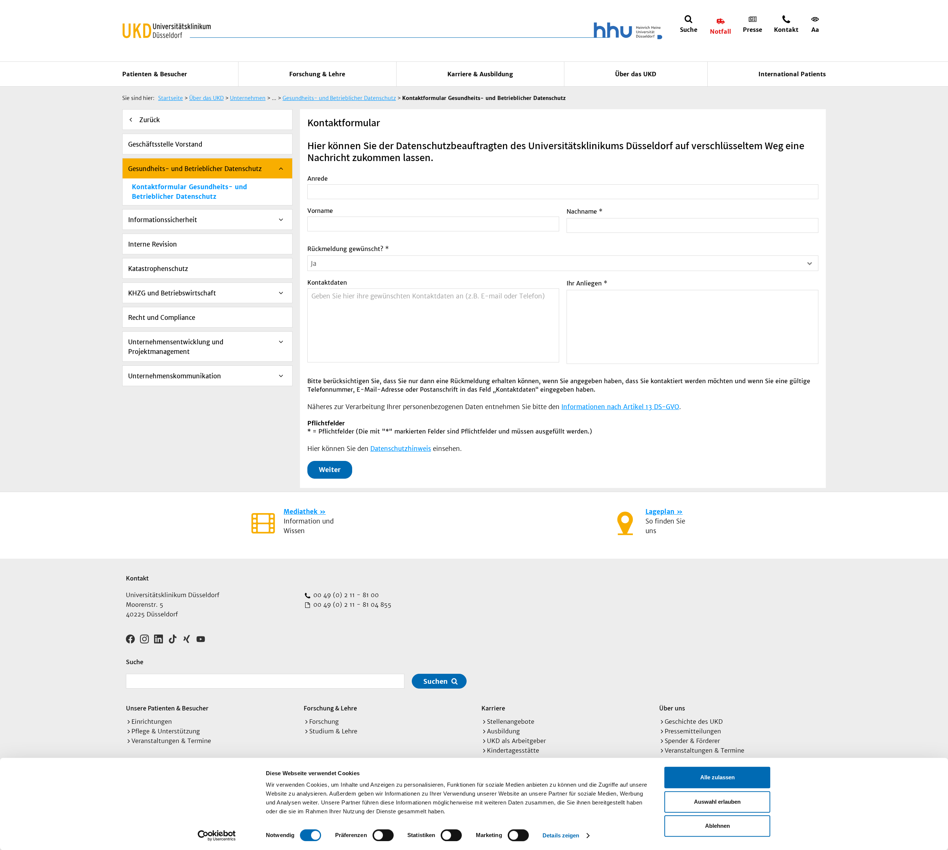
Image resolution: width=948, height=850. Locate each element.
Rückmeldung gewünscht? (348, 249)
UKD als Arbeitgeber (516, 740)
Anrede (317, 178)
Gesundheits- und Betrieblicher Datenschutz (195, 169)
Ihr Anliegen (587, 283)
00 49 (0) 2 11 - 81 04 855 (351, 604)
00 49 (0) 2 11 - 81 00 (345, 595)
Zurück (149, 120)
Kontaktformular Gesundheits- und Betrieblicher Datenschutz (189, 192)
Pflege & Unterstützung (165, 731)
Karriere (493, 708)
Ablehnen (717, 826)
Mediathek (300, 512)
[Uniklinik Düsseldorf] (167, 30)
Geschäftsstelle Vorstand (165, 144)
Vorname (320, 210)
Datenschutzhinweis (400, 449)
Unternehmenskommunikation (174, 376)
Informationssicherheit (162, 220)
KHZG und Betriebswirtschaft (172, 293)
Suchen (435, 681)
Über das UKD (635, 74)
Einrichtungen (151, 721)
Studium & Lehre (333, 731)
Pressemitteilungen (693, 731)
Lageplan (659, 512)
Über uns (672, 708)
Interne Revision (152, 244)
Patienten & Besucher (154, 74)
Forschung (324, 721)
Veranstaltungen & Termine (171, 740)
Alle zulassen (717, 777)
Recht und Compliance (161, 318)
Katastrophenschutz (158, 269)
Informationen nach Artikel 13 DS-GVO (620, 407)
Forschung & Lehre (317, 74)
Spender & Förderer (692, 740)
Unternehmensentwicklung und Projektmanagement (175, 347)
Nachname (584, 211)
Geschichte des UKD (694, 721)
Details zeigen (561, 835)
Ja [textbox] (314, 264)
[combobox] (562, 263)
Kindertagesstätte (513, 750)
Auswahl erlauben (717, 802)
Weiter (330, 469)
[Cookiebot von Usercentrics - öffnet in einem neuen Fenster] (216, 835)
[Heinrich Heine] (626, 31)
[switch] (383, 835)
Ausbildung (503, 731)
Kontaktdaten (327, 282)
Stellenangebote (510, 721)
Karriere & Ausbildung (480, 74)
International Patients (792, 74)
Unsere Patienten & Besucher (167, 708)
